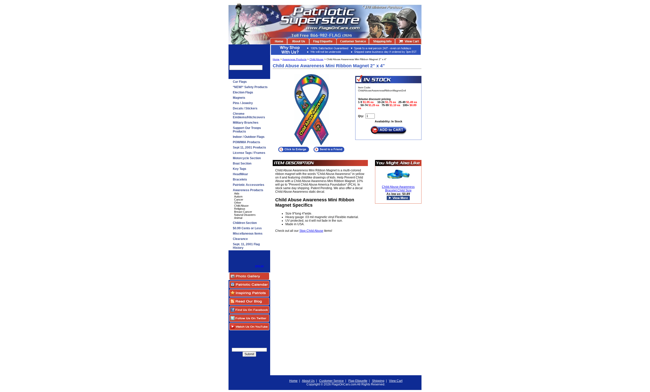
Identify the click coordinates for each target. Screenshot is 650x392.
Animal (238, 217)
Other (237, 202)
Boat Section (242, 163)
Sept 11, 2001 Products (249, 147)
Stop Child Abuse (311, 231)
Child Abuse (241, 205)
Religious (239, 208)
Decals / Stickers (245, 108)
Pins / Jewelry (243, 103)
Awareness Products (248, 190)
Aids (236, 193)
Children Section (245, 223)
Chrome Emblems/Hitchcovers (249, 115)
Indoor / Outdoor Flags (249, 137)
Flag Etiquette (357, 381)
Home (276, 59)
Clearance (240, 239)
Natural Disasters (245, 214)
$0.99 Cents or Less (247, 228)
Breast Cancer (243, 211)
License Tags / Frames (249, 153)
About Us (308, 381)
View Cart (395, 381)
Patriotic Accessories (248, 185)
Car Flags (240, 82)
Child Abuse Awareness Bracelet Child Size (398, 188)
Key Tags (239, 169)
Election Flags (243, 92)
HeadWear (240, 174)
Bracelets (240, 179)
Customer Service (331, 381)
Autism (238, 196)
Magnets (239, 98)
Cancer (238, 199)
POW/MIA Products (246, 142)
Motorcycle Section (247, 158)
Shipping (378, 381)
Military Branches (245, 122)
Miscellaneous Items (248, 233)
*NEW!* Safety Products (250, 87)
